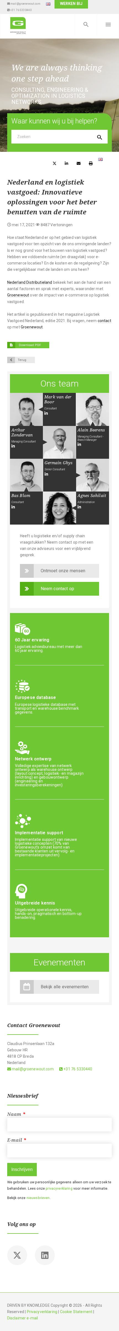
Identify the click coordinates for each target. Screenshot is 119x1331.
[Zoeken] (86, 25)
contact (104, 320)
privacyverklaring (59, 1188)
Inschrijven (22, 1169)
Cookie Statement (76, 1312)
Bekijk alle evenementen (65, 986)
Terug (22, 360)
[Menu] (108, 25)
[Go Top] (108, 1318)
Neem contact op (57, 588)
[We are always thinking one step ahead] (18, 24)
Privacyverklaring (42, 1312)
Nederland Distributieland (29, 282)
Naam (16, 1114)
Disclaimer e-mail (22, 1318)
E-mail (16, 1140)
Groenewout (18, 295)
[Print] (91, 163)
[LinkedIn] (46, 413)
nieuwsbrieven (38, 1198)
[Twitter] (17, 1255)
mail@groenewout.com (25, 3)
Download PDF (29, 345)
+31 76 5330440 (21, 10)
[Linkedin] (45, 1255)
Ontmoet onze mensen (63, 570)
